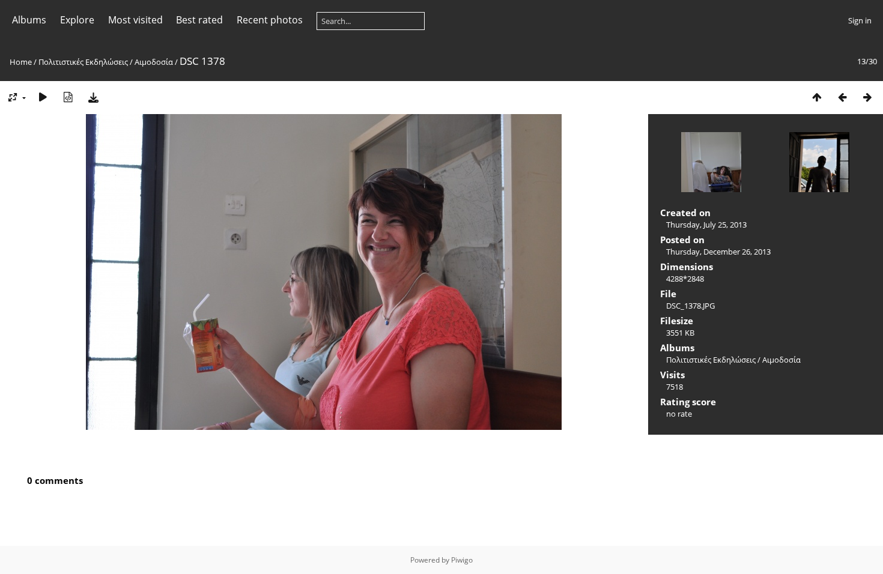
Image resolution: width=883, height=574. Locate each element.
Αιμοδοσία (154, 61)
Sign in (860, 20)
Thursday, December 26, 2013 (718, 251)
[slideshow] (42, 97)
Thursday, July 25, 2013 (706, 224)
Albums (29, 19)
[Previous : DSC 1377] (842, 97)
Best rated (199, 19)
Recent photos (270, 19)
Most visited (135, 19)
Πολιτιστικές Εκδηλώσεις (83, 61)
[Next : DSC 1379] (867, 97)
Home (21, 61)
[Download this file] (93, 97)
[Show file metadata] (67, 97)
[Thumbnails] (817, 97)
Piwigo (462, 560)
